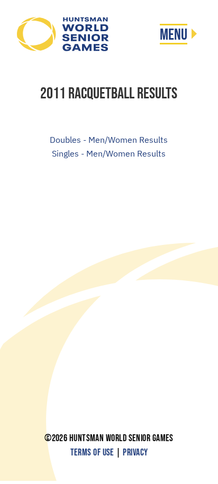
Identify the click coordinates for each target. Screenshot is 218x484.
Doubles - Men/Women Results (109, 139)
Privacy (135, 452)
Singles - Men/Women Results (109, 153)
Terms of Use (92, 452)
